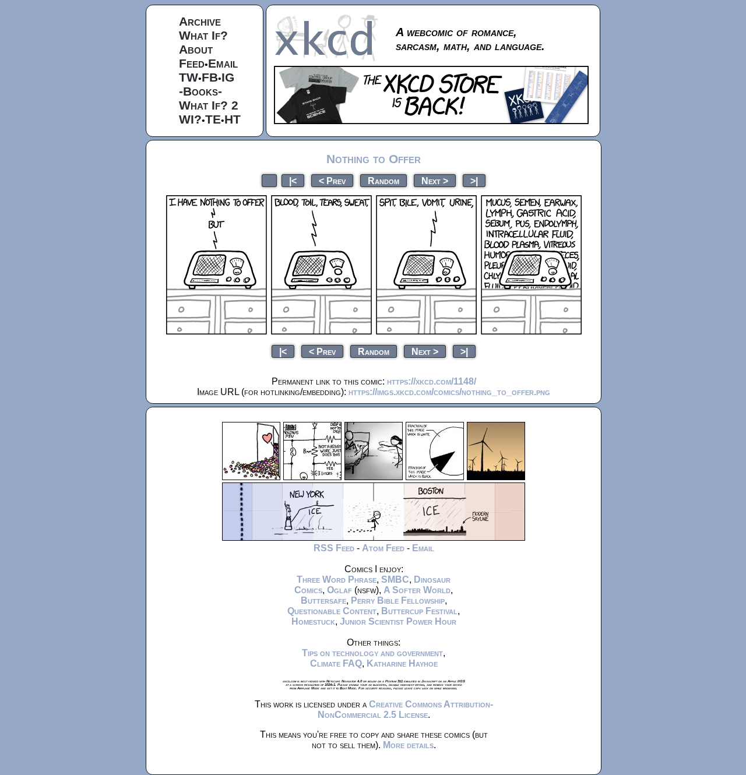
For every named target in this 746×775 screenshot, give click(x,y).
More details (408, 745)
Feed (192, 63)
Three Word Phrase (336, 579)
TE (213, 119)
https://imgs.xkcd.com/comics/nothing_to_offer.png (449, 392)
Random (383, 180)
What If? (203, 35)
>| (474, 180)
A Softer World (417, 590)
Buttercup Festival (419, 611)
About (196, 49)
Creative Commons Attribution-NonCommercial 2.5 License (405, 709)
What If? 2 (208, 105)
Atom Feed (383, 548)
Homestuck (313, 621)
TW (188, 77)
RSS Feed (334, 548)
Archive (200, 21)
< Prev (332, 180)
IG (227, 77)
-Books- (200, 91)
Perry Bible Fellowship (398, 600)
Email (223, 63)
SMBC (395, 579)
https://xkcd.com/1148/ (431, 381)
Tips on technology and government (372, 653)
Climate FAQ (336, 663)
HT (232, 119)
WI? (190, 119)
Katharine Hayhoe (402, 663)
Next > (434, 180)
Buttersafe (323, 600)
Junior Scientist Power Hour (398, 621)
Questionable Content (331, 611)
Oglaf (339, 590)
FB (210, 77)
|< (293, 180)
